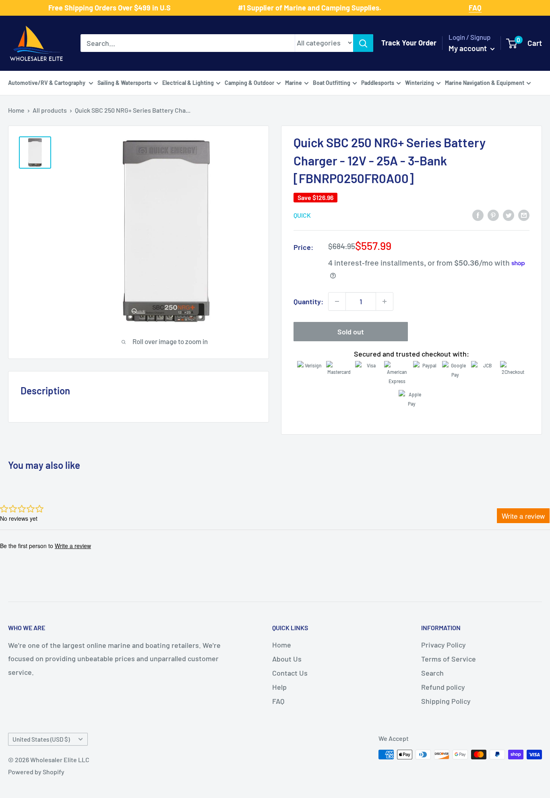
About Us (287, 658)
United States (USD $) (41, 739)
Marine (293, 82)
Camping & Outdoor (249, 82)
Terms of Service (448, 658)
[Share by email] (523, 215)
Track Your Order (408, 42)
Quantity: (308, 301)
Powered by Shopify (36, 771)
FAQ (278, 701)
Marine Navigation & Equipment (484, 82)
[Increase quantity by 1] (384, 301)
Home (16, 110)
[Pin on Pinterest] (493, 215)
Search (432, 672)
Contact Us (290, 672)
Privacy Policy (443, 644)
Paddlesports (377, 82)
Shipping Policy (446, 701)
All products (50, 110)
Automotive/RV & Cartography (47, 82)
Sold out (350, 331)
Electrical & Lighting (188, 82)
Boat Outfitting (331, 82)
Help (279, 687)
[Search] (363, 43)
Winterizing (419, 82)
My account (468, 48)
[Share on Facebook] (478, 215)
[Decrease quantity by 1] (337, 301)
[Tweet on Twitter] (508, 215)
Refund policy (443, 687)
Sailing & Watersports (124, 82)
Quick (302, 215)
